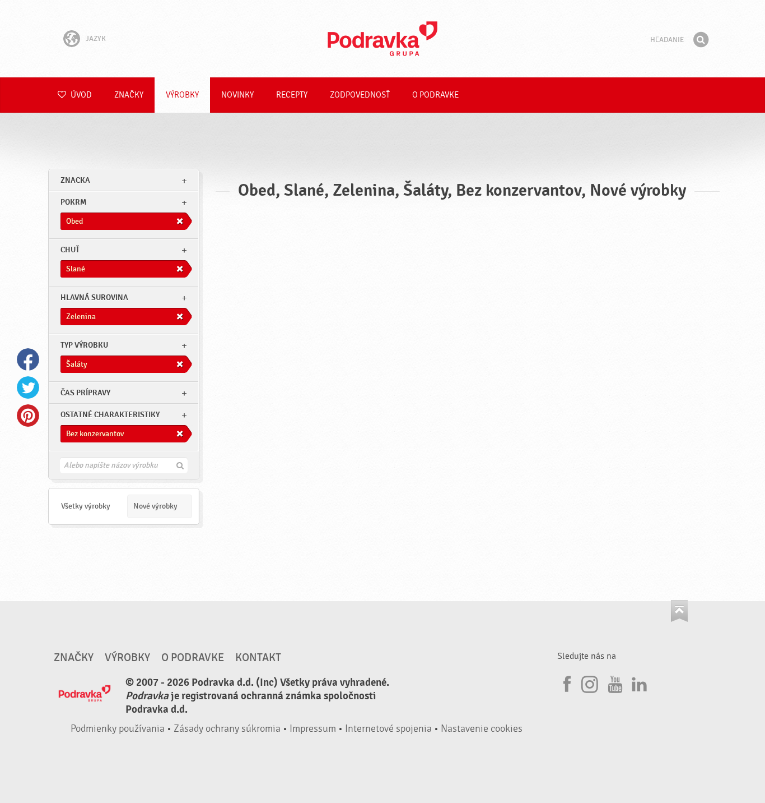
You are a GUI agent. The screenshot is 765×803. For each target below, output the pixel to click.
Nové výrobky (155, 506)
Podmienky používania (118, 729)
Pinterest (28, 415)
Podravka (382, 39)
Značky (128, 95)
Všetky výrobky (85, 506)
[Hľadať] (701, 40)
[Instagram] (589, 682)
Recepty (291, 95)
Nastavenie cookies (482, 729)
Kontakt (258, 657)
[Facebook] (565, 682)
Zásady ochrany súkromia (227, 729)
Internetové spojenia (388, 729)
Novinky (237, 95)
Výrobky (182, 95)
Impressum (313, 729)
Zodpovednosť (360, 95)
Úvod (80, 95)
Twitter (28, 387)
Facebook (28, 359)
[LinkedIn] (637, 682)
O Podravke (435, 95)
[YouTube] (613, 682)
